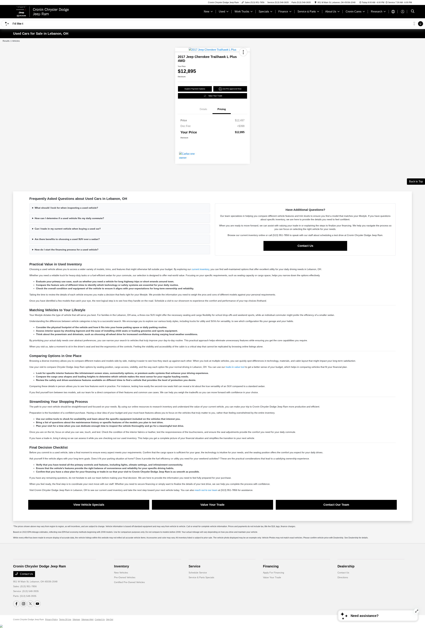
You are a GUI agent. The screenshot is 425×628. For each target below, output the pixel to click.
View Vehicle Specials (88, 504)
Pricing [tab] (221, 109)
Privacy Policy (51, 619)
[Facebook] (16, 603)
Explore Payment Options (195, 89)
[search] (412, 11)
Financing (271, 566)
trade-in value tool (235, 367)
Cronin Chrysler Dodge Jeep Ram (28, 619)
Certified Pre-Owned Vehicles (129, 582)
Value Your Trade (215, 96)
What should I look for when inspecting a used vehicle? (66, 207)
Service (194, 566)
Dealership (346, 566)
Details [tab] (203, 109)
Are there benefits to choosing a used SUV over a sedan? (67, 239)
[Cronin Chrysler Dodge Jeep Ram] (41, 11)
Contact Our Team (336, 504)
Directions (343, 577)
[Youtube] (37, 603)
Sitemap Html (87, 619)
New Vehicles (121, 572)
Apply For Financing (273, 572)
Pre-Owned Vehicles (124, 577)
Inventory (121, 566)
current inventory (200, 269)
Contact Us (305, 245)
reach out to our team (206, 490)
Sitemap (76, 619)
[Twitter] (30, 603)
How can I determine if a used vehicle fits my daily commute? (69, 218)
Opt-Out (109, 619)
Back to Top (416, 181)
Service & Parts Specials (201, 577)
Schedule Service (198, 572)
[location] (315, 2)
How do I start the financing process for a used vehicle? (66, 249)
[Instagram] (23, 603)
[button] (243, 52)
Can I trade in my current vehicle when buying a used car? (68, 228)
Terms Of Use (65, 619)
